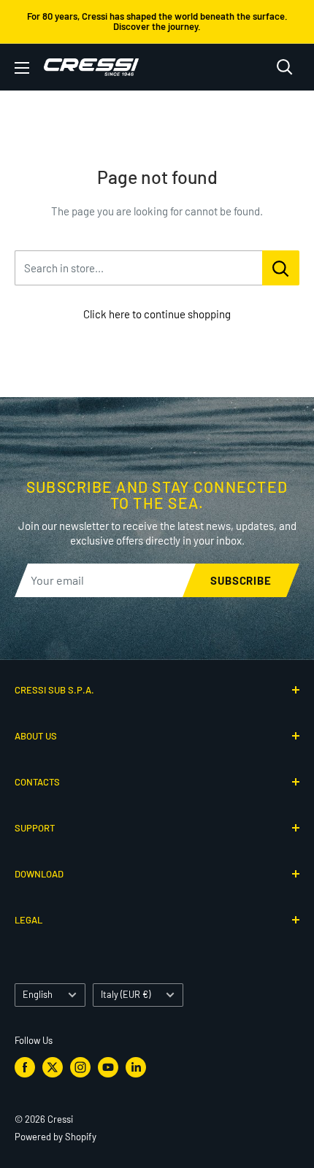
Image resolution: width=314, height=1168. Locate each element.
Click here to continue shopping (157, 313)
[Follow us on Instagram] (80, 1067)
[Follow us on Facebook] (25, 1067)
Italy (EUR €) (125, 994)
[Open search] (285, 67)
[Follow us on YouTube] (108, 1067)
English (38, 994)
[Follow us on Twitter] (52, 1067)
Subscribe (241, 580)
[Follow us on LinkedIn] (136, 1067)
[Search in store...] (280, 267)
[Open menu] (22, 68)
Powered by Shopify (55, 1136)
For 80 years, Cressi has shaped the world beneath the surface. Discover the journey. (157, 21)
